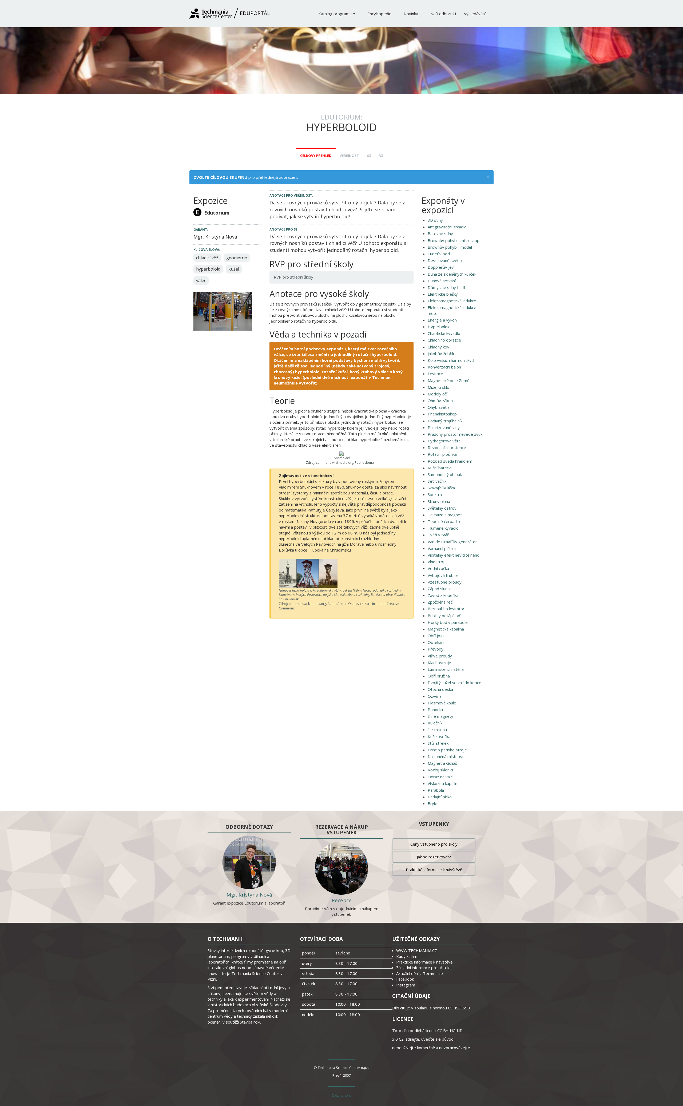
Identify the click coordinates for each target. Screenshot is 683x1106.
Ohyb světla (439, 407)
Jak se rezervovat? (434, 856)
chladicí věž (207, 258)
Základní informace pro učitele (423, 967)
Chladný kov (438, 347)
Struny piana (439, 501)
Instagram (405, 985)
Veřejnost (349, 155)
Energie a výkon (442, 320)
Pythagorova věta (444, 440)
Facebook (405, 979)
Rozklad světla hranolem (450, 461)
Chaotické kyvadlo (444, 333)
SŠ (369, 155)
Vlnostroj (436, 561)
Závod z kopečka (443, 595)
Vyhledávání (475, 13)
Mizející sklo (438, 387)
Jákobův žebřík (441, 353)
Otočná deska (440, 689)
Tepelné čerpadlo (444, 521)
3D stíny (435, 220)
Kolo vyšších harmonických (451, 360)
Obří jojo (436, 635)
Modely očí (437, 394)
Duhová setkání (442, 280)
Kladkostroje (439, 662)
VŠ (381, 155)
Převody (435, 649)
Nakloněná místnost (446, 756)
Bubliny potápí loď (444, 615)
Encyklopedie (379, 13)
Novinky (411, 13)
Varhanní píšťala (442, 548)
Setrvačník (437, 481)
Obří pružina (439, 676)
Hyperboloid (439, 326)
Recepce (342, 900)
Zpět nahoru (341, 1095)
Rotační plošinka (442, 454)
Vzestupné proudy (445, 582)
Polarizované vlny (444, 427)
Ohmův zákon (440, 400)
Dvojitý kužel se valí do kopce (454, 682)
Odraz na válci (440, 776)
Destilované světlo (445, 260)
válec (201, 280)
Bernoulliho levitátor (446, 608)
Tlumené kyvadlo (443, 528)
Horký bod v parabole (448, 622)
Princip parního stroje (447, 749)
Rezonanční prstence (447, 447)
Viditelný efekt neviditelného (453, 555)
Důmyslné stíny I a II (446, 287)
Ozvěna (435, 696)
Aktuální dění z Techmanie (419, 973)
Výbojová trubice (443, 575)
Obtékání (436, 642)
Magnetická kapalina (446, 629)
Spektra (435, 494)
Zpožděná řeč (440, 602)
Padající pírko (440, 796)
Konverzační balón (444, 367)
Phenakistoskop (442, 414)
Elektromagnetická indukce (452, 300)
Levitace (435, 373)
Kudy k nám (406, 956)
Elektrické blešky (443, 294)
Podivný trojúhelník (445, 420)
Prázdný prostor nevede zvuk (455, 434)
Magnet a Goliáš (442, 763)
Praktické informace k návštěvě (434, 869)
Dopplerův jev (441, 267)
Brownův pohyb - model (450, 247)
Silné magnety (440, 716)
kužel (233, 269)
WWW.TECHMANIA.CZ (416, 950)
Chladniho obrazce (444, 340)
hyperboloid (208, 269)
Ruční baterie (440, 467)
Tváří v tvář (438, 534)
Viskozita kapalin (442, 783)
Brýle (432, 803)
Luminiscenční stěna (446, 669)
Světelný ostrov (442, 508)
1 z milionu (437, 729)
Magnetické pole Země (448, 380)
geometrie (236, 258)
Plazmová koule (442, 702)
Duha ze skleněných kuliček (452, 274)
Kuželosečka (439, 736)
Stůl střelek (438, 743)
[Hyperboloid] (222, 310)
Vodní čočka (438, 568)
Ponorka (435, 709)
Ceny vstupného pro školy (434, 844)
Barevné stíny (440, 233)
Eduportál (254, 13)
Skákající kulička (441, 487)
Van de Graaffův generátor (452, 541)
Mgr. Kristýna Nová (249, 894)
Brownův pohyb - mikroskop (453, 240)
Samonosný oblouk (445, 474)
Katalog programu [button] (335, 13)
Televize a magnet (445, 514)
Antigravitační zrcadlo (447, 226)
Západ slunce (440, 588)
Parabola (436, 790)
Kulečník (435, 723)
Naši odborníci (443, 13)
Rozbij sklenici (440, 769)
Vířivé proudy (440, 656)
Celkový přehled (316, 155)
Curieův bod (439, 253)
